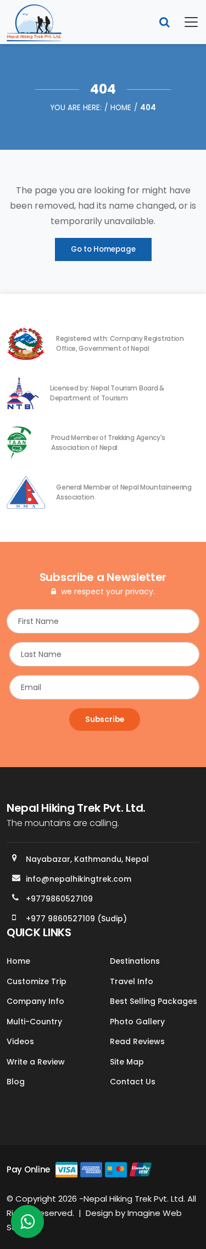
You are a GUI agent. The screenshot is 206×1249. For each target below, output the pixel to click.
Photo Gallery (137, 1021)
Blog (16, 1081)
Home (120, 107)
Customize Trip (36, 981)
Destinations (135, 960)
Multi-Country (34, 1021)
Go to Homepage (103, 249)
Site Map (127, 1061)
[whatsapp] (27, 1224)
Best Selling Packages (153, 1001)
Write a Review (36, 1061)
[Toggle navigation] (184, 22)
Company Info (35, 1001)
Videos (20, 1041)
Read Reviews (137, 1041)
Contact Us (132, 1081)
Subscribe (104, 719)
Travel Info (131, 981)
